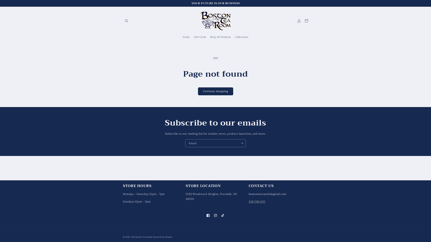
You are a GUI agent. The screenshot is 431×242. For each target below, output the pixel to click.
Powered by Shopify (162, 237)
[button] (126, 21)
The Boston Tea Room (141, 237)
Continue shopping (215, 91)
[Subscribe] (242, 143)
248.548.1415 (257, 201)
